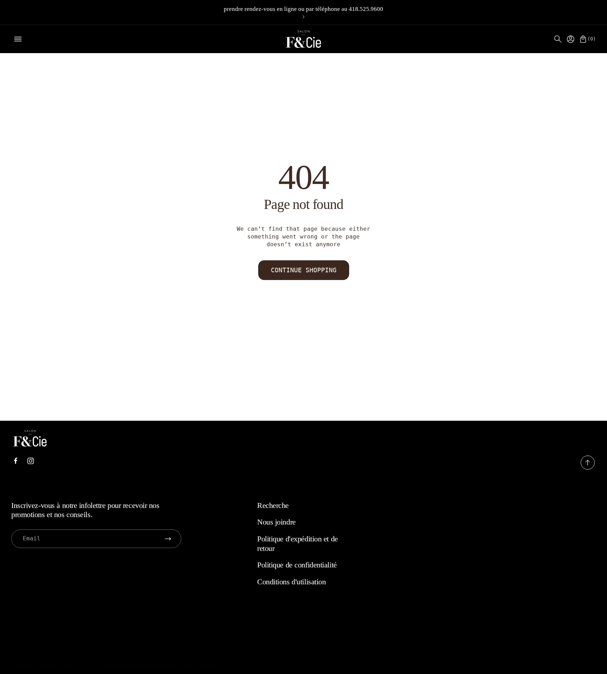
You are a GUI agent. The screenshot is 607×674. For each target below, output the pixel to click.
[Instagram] (30, 461)
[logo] (303, 39)
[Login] (570, 39)
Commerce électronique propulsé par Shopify (160, 665)
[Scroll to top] (588, 467)
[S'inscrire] (168, 538)
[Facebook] (15, 461)
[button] (558, 39)
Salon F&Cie (77, 665)
